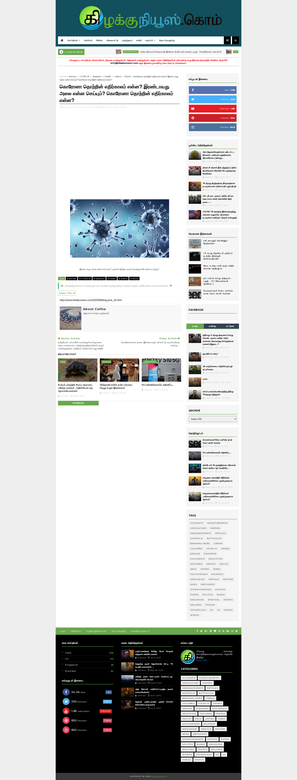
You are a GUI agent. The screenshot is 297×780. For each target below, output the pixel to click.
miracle (214, 579)
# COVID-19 (85, 278)
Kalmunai (217, 574)
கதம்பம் (149, 40)
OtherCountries (200, 589)
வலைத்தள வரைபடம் (140, 631)
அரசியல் (88, 40)
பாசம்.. (205, 379)
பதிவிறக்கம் (75, 631)
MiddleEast (197, 579)
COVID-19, (90, 107)
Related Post (67, 354)
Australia (196, 538)
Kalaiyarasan (199, 574)
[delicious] (236, 631)
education (216, 559)
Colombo (196, 548)
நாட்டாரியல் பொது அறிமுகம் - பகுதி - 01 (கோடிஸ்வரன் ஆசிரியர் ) (217, 281)
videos (117, 76)
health (108, 76)
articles (72, 76)
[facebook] (197, 631)
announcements (200, 533)
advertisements (217, 523)
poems (194, 594)
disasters (97, 76)
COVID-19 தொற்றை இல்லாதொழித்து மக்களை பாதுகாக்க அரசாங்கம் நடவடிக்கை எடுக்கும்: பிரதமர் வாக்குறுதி (220, 214)
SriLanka (196, 605)
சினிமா (99, 40)
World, (123, 107)
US (218, 610)
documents (197, 559)
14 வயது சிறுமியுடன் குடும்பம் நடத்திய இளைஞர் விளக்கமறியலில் (218, 256)
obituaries (208, 584)
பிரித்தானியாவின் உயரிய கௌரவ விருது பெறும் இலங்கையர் (116, 386)
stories (210, 605)
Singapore (197, 600)
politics (207, 594)
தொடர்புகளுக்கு (167, 40)
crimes (225, 548)
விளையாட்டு (112, 40)
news (193, 584)
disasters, (100, 107)
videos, (116, 107)
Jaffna (205, 569)
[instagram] (232, 631)
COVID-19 (84, 76)
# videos (123, 278)
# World (134, 278)
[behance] (228, 631)
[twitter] (201, 631)
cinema (218, 543)
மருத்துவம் (127, 40)
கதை (195, 326)
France (211, 564)
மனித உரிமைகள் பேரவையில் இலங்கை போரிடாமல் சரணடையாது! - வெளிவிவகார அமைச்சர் (163, 51)
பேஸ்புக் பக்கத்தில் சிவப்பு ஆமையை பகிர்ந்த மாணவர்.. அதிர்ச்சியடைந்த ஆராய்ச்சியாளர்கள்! (75, 388)
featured (196, 564)
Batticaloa (214, 538)
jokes (217, 569)
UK (211, 610)
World (128, 76)
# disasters (99, 278)
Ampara (219, 52)
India (62, 362)
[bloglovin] (215, 631)
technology (150, 362)
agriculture (198, 528)
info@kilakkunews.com (124, 63)
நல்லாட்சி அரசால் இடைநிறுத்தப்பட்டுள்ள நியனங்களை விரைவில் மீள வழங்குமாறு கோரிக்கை (219, 170)
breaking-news (113, 52)
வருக (62, 631)
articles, (81, 107)
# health (112, 278)
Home (63, 76)
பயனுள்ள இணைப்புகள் (96, 631)
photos (220, 589)
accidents (196, 523)
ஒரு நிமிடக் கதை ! (210, 353)
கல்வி (139, 40)
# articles (71, 278)
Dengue (195, 553)
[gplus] (206, 631)
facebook (78, 403)
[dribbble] (219, 631)
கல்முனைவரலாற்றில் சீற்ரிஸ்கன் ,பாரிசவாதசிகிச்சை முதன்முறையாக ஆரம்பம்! (218, 496)
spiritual (214, 600)
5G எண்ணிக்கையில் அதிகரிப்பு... (158, 384)
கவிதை (213, 326)
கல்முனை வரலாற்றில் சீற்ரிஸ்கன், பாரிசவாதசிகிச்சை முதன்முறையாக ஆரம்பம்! (217, 480)
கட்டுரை (230, 326)
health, (108, 107)
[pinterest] (210, 631)
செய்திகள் (73, 40)
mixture (228, 579)
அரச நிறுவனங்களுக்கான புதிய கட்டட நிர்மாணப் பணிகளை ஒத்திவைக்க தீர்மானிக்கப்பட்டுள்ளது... (219, 155)
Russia (221, 594)
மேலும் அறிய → (203, 660)
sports (228, 600)
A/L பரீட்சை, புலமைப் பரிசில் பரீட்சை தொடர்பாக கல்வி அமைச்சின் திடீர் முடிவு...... (218, 199)
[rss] (223, 631)
